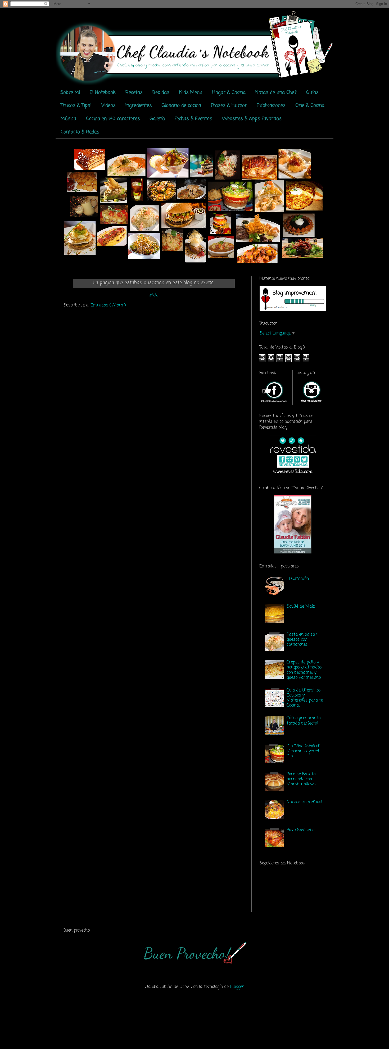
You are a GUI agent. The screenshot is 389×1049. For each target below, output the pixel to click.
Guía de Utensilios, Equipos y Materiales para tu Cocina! (305, 698)
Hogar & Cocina (229, 92)
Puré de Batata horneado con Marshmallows (301, 779)
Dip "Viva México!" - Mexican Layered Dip (305, 751)
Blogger (237, 987)
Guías (312, 92)
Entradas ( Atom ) (108, 305)
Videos (108, 105)
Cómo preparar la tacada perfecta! (304, 720)
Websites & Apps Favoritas (252, 118)
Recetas (134, 92)
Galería (157, 118)
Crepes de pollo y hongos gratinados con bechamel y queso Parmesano (304, 670)
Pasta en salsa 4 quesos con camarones (302, 639)
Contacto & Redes (80, 132)
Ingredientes (138, 105)
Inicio (153, 295)
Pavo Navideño (300, 830)
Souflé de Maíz (301, 606)
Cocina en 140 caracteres (113, 118)
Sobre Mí (70, 92)
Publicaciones (271, 105)
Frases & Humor (229, 105)
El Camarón (298, 579)
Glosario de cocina (181, 105)
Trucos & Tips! (76, 105)
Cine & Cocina (309, 105)
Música (68, 118)
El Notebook (103, 92)
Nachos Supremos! (304, 802)
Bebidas (160, 92)
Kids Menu (190, 92)
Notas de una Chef (275, 92)
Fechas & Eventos (193, 118)
